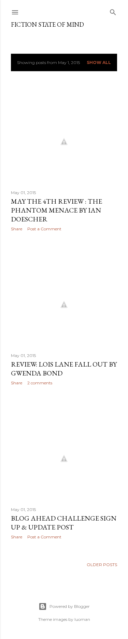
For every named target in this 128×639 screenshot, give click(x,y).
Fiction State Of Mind (47, 24)
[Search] (113, 10)
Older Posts (102, 564)
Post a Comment (44, 228)
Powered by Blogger (69, 606)
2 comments (39, 382)
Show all (99, 62)
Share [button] (16, 228)
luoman (82, 619)
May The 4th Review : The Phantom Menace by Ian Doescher (56, 210)
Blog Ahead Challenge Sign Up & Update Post (63, 523)
